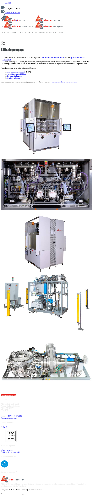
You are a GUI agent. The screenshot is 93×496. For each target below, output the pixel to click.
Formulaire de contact (12, 13)
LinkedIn (4, 427)
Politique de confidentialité (10, 452)
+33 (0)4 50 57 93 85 (14, 416)
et (14, 76)
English (8, 3)
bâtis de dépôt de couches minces (53, 58)
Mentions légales (7, 450)
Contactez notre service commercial (64, 82)
